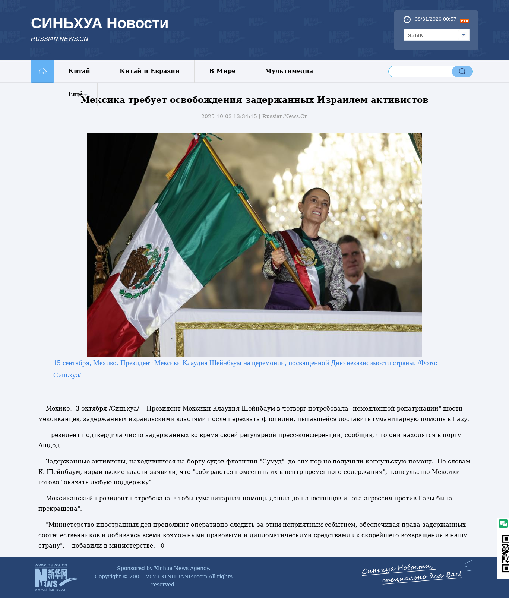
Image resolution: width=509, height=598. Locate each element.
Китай (79, 71)
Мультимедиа (289, 71)
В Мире (222, 71)
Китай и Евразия (150, 71)
